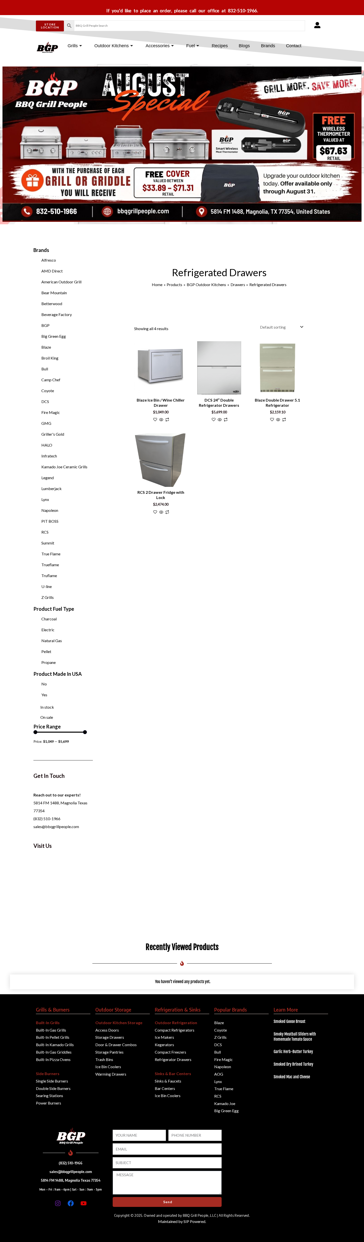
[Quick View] (161, 419)
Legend (47, 477)
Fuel (190, 45)
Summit (47, 543)
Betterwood (51, 303)
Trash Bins (104, 1059)
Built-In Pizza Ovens (53, 1059)
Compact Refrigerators (174, 1030)
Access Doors (107, 1030)
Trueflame (50, 564)
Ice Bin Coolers (108, 1066)
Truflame (49, 575)
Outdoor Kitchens (111, 45)
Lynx (45, 499)
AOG (218, 1074)
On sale (46, 717)
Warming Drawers (110, 1074)
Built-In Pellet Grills (52, 1037)
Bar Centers (165, 1088)
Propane (48, 662)
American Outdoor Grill (61, 281)
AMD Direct (52, 271)
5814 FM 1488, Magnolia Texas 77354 (71, 1180)
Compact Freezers (170, 1052)
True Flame (50, 553)
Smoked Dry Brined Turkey (293, 1064)
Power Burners (48, 1103)
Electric (47, 629)
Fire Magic (50, 412)
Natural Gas (51, 640)
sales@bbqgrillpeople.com (56, 826)
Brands (268, 45)
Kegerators (164, 1044)
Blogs (244, 45)
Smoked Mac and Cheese (292, 1076)
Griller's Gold (52, 434)
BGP (45, 325)
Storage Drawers (109, 1037)
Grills (73, 45)
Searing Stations (49, 1095)
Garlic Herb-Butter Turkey (293, 1051)
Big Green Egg (53, 336)
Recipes (220, 45)
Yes (44, 694)
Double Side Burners (53, 1088)
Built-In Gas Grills (51, 1030)
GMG (46, 423)
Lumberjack (51, 488)
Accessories (158, 45)
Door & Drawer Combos (116, 1044)
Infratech (49, 455)
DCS (45, 401)
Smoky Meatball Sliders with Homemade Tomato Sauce (295, 1037)
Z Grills (47, 597)
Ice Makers (164, 1037)
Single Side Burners (52, 1081)
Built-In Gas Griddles (54, 1052)
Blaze (46, 347)
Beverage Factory (56, 314)
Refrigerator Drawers (173, 1059)
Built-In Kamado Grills (55, 1044)
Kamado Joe (224, 1103)
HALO (46, 445)
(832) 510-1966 (46, 818)
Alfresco (48, 260)
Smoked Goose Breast (289, 1021)
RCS (45, 532)
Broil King (49, 358)
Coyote (47, 390)
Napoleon (49, 510)
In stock (47, 707)
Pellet (46, 651)
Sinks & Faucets (168, 1081)
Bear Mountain (54, 292)
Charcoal (49, 618)
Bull (44, 368)
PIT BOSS (49, 521)
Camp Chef (50, 379)
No (44, 683)
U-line (46, 586)
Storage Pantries (109, 1052)
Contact (293, 45)
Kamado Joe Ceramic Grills (64, 466)
